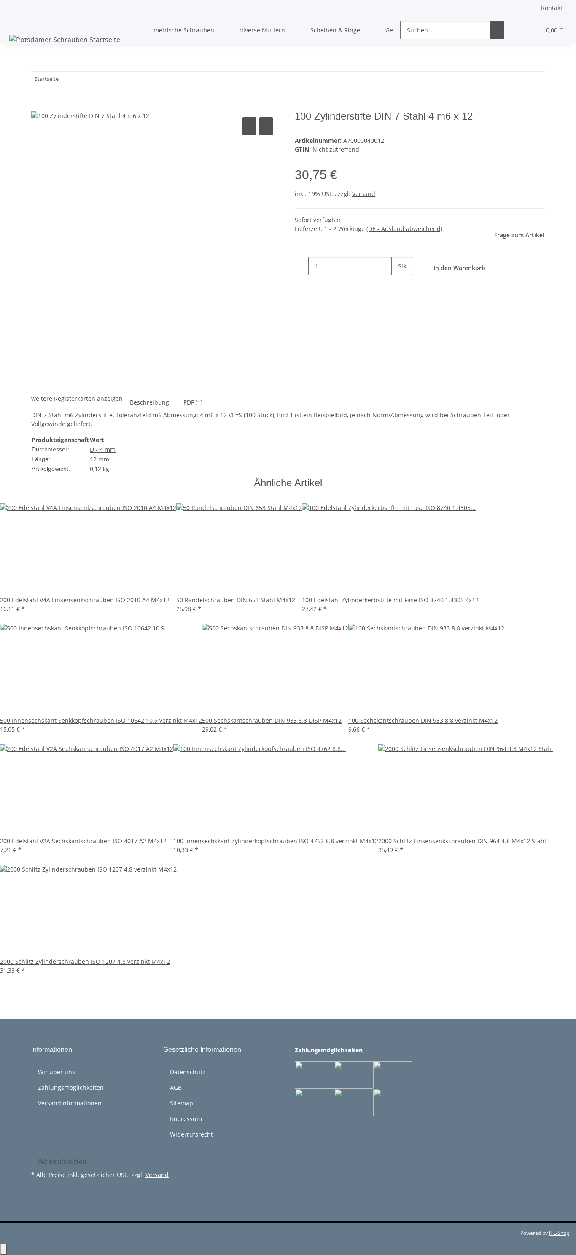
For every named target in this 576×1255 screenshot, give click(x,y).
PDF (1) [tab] (192, 402)
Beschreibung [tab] (149, 402)
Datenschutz (187, 1072)
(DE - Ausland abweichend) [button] (404, 229)
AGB (176, 1087)
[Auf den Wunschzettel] (266, 126)
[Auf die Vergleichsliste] (249, 126)
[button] (517, 30)
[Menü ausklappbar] (17, 23)
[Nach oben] (3, 1249)
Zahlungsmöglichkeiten (71, 1087)
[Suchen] (497, 30)
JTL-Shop (559, 1232)
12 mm (99, 459)
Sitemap (181, 1103)
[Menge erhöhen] (398, 284)
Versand (363, 194)
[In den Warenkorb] (38, 105)
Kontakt (552, 8)
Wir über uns (56, 1072)
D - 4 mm (103, 449)
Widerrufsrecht (191, 1134)
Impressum (186, 1119)
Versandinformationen (70, 1103)
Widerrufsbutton (62, 1161)
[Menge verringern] (301, 266)
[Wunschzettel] (531, 30)
